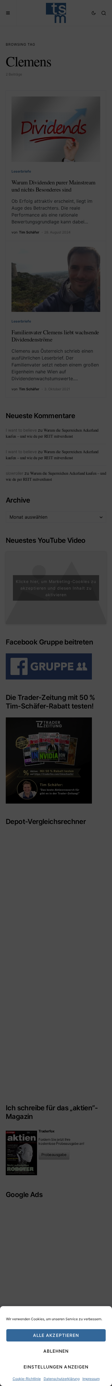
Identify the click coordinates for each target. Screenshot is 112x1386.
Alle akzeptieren (56, 1335)
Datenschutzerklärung (62, 1379)
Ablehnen (56, 1351)
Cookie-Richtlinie (27, 1379)
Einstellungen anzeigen (56, 1367)
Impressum (91, 1379)
